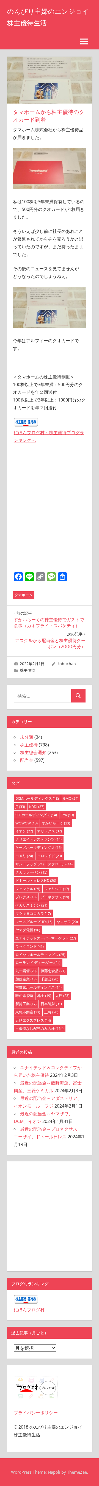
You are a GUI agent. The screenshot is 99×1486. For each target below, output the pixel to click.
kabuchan (67, 663)
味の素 (24, 995)
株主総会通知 (33, 752)
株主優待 (27, 670)
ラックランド (29, 946)
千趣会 (49, 979)
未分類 (26, 737)
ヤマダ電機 (27, 929)
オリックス (49, 831)
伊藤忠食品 (53, 970)
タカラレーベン (31, 872)
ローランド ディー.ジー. (38, 962)
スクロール (60, 864)
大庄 (62, 995)
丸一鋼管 (26, 970)
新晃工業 (26, 1003)
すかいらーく (56, 823)
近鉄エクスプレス (33, 1020)
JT (20, 806)
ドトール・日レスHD (35, 880)
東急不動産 (27, 1012)
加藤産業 (26, 979)
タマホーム (23, 594)
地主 (44, 995)
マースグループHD (34, 921)
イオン (24, 831)
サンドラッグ (29, 864)
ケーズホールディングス (38, 847)
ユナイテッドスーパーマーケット (45, 938)
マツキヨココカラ (33, 913)
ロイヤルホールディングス (40, 954)
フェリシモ (56, 888)
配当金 (26, 760)
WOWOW (26, 823)
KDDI (36, 806)
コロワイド (49, 855)
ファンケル (27, 888)
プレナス (26, 896)
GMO (70, 798)
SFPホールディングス (36, 814)
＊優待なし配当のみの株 (39, 1028)
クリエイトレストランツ (38, 839)
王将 (51, 1012)
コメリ (24, 855)
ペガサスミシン (31, 905)
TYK (67, 814)
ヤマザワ (67, 921)
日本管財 (51, 1003)
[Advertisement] (49, 516)
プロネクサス (55, 896)
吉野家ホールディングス (38, 987)
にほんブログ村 (29, 1310)
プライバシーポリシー (36, 1413)
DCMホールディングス (37, 798)
